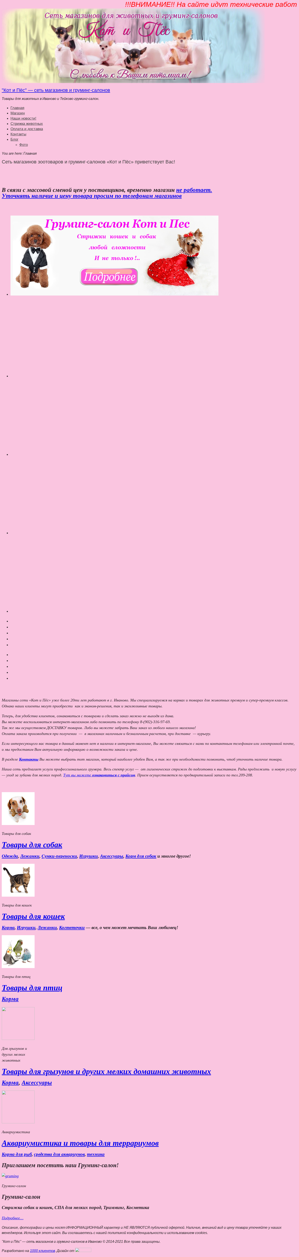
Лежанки (29, 856)
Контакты (18, 134)
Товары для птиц (32, 987)
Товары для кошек (33, 916)
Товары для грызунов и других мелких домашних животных (106, 1071)
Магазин (18, 113)
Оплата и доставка (27, 129)
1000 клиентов (42, 1251)
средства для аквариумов (59, 1154)
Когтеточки (72, 927)
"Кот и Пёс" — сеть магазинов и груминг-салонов (56, 90)
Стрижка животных (27, 124)
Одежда (10, 856)
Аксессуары (111, 856)
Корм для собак (140, 856)
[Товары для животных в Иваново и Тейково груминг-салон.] (133, 82)
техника (96, 1154)
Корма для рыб (17, 1154)
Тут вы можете (99, 775)
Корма (8, 927)
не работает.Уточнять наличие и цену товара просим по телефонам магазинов (107, 193)
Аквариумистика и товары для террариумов (80, 1143)
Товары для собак (32, 844)
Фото (23, 145)
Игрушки (88, 856)
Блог (14, 139)
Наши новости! (23, 118)
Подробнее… (12, 1218)
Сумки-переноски (59, 856)
